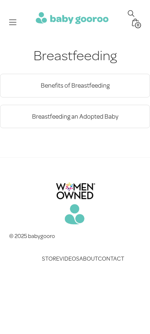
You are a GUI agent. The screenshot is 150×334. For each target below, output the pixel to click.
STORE (50, 258)
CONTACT (111, 258)
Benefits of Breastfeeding (75, 85)
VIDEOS (69, 258)
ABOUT (88, 258)
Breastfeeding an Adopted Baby (75, 116)
